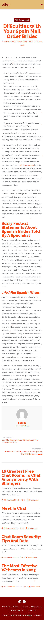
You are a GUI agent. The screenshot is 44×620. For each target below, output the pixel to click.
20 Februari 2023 (11, 500)
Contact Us (31, 610)
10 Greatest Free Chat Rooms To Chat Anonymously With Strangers (21, 477)
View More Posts (22, 426)
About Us (6, 607)
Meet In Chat (14, 508)
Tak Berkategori (22, 20)
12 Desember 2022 (12, 586)
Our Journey (36, 607)
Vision (15, 607)
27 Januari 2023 (10, 557)
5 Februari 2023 (10, 528)
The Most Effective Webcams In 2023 (20, 567)
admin (7, 41)
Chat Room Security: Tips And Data (21, 538)
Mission (25, 607)
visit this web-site (26, 165)
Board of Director (16, 610)
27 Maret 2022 (20, 41)
